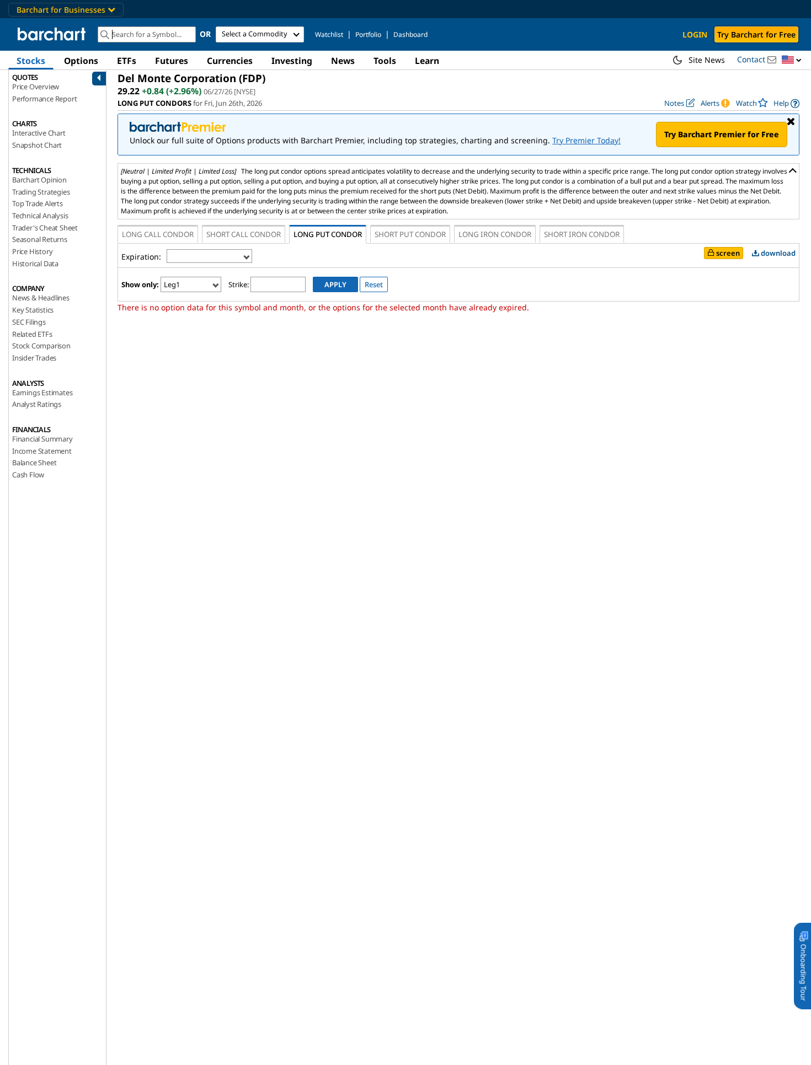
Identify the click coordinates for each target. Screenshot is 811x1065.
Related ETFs (32, 334)
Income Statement (42, 451)
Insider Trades (34, 358)
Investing (291, 61)
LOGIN (694, 34)
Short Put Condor (410, 234)
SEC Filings (29, 322)
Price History (32, 251)
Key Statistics (33, 310)
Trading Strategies (41, 192)
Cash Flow (28, 475)
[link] (786, 103)
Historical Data (35, 263)
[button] (792, 60)
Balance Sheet (34, 462)
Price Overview (35, 87)
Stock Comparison (41, 346)
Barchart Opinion (39, 180)
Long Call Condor (158, 234)
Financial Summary (42, 439)
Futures (171, 61)
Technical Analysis (40, 215)
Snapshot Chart (37, 145)
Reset (374, 284)
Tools (385, 61)
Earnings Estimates (42, 392)
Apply (335, 284)
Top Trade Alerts (37, 203)
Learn (427, 61)
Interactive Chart (39, 133)
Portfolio (368, 34)
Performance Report (44, 99)
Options (81, 61)
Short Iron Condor (582, 234)
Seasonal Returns (39, 239)
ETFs (126, 61)
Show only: (140, 284)
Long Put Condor (328, 234)
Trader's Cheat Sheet (45, 228)
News (343, 61)
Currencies (230, 61)
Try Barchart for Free (756, 34)
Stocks (31, 61)
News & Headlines (41, 298)
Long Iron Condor (494, 234)
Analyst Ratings (36, 404)
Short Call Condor (243, 234)
